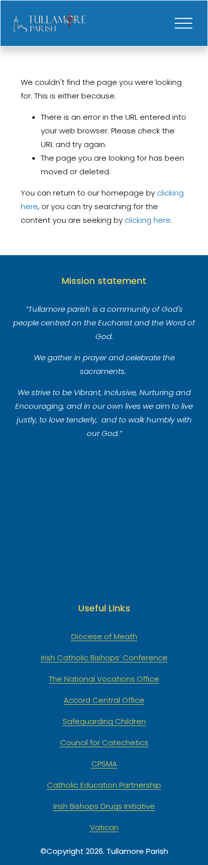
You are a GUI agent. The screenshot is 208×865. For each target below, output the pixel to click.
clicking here (148, 220)
